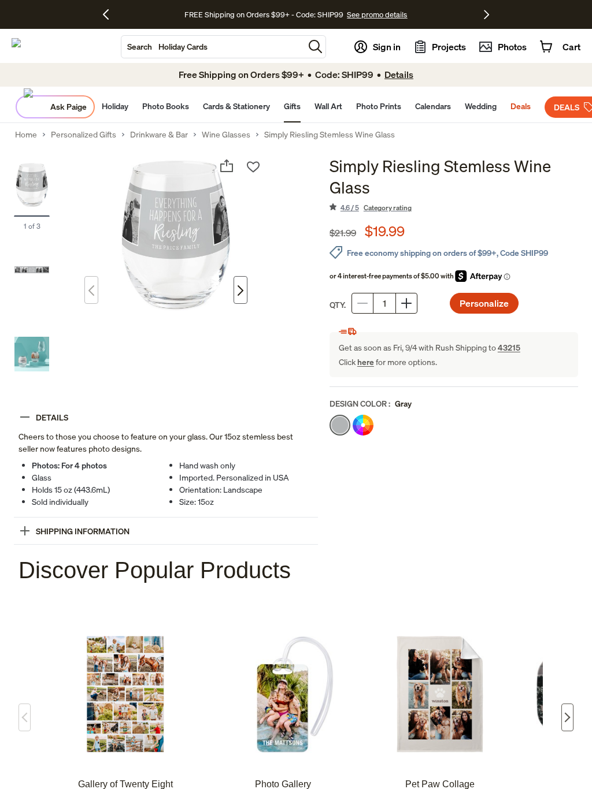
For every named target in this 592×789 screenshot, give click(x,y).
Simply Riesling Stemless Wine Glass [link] (329, 135)
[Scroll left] (24, 717)
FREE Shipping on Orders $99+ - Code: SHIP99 (263, 14)
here (365, 361)
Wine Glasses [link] (226, 135)
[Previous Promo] (110, 14)
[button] (315, 46)
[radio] (340, 425)
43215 (509, 347)
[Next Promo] (486, 14)
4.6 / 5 (376, 207)
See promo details (377, 14)
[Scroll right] (567, 717)
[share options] (226, 165)
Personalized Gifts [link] (83, 135)
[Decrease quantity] (362, 303)
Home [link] (26, 135)
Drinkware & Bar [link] (159, 135)
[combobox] (213, 47)
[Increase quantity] (406, 303)
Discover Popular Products (154, 570)
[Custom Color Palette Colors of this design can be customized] (363, 425)
